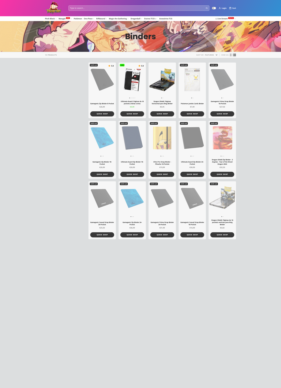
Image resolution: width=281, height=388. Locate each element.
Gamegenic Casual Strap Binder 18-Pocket (192, 210)
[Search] (206, 8)
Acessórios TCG (165, 18)
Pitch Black (50, 18)
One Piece (88, 18)
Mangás (64, 18)
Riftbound (100, 18)
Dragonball (135, 18)
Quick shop (102, 114)
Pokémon (78, 18)
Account (223, 8)
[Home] (53, 8)
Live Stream (225, 18)
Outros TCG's (149, 18)
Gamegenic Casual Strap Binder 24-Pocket (102, 210)
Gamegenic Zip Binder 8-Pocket (102, 90)
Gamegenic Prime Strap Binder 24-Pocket (162, 210)
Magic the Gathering (118, 18)
